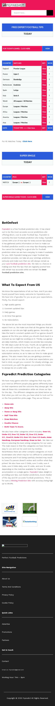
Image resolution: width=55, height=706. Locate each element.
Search (50, 12)
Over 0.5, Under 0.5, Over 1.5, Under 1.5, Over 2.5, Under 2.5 (26, 434)
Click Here (31, 128)
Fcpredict (6, 229)
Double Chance (11, 423)
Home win (9, 404)
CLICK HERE (25, 49)
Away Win (8, 408)
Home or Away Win (12, 412)
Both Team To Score (13, 427)
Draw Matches (11, 419)
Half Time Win (11, 415)
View (44, 101)
